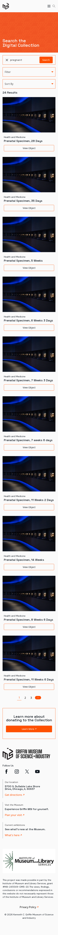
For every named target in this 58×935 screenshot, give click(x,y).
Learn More (28, 728)
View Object (29, 148)
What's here (12, 835)
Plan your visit (13, 815)
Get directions (13, 795)
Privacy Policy (28, 907)
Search (46, 59)
